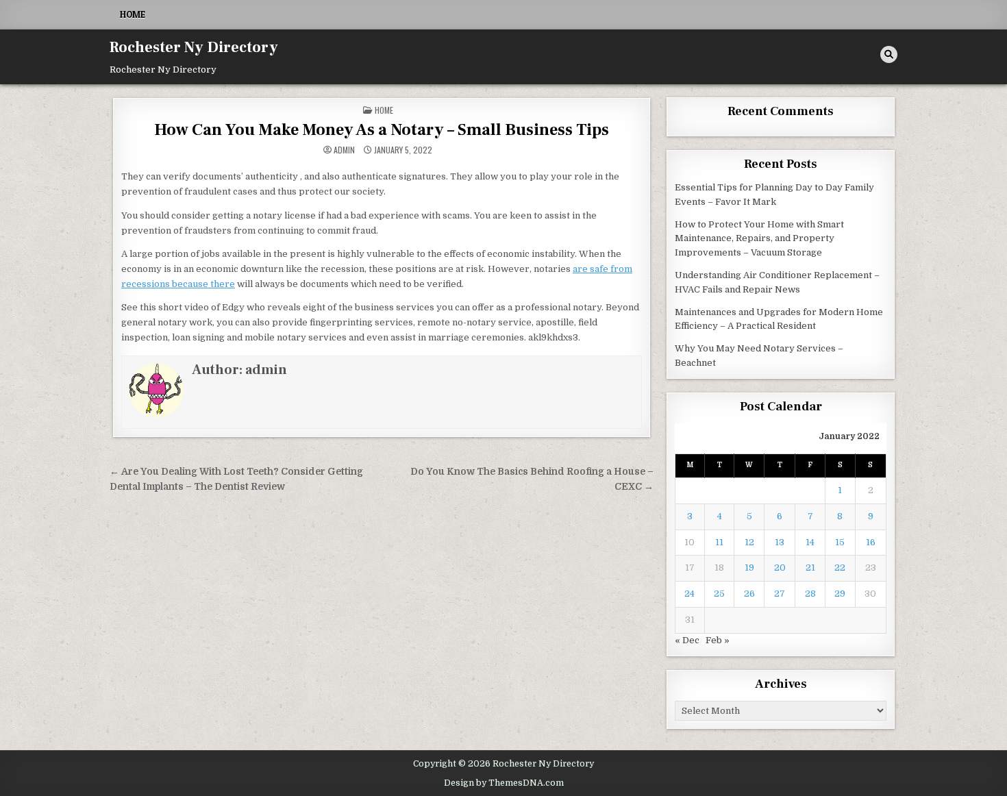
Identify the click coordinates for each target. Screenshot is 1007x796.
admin (344, 150)
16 (870, 542)
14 (810, 542)
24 (689, 593)
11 (719, 542)
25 (719, 593)
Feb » (718, 640)
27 (779, 593)
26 (749, 593)
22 (839, 567)
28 (810, 593)
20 (780, 567)
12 (749, 542)
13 (779, 542)
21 (810, 567)
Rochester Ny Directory (194, 47)
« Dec (687, 640)
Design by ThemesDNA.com (504, 783)
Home (132, 14)
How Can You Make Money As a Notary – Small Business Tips (381, 129)
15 (840, 542)
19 (749, 567)
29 (839, 593)
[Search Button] (888, 54)
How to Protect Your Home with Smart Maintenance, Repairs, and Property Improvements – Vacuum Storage (759, 238)
